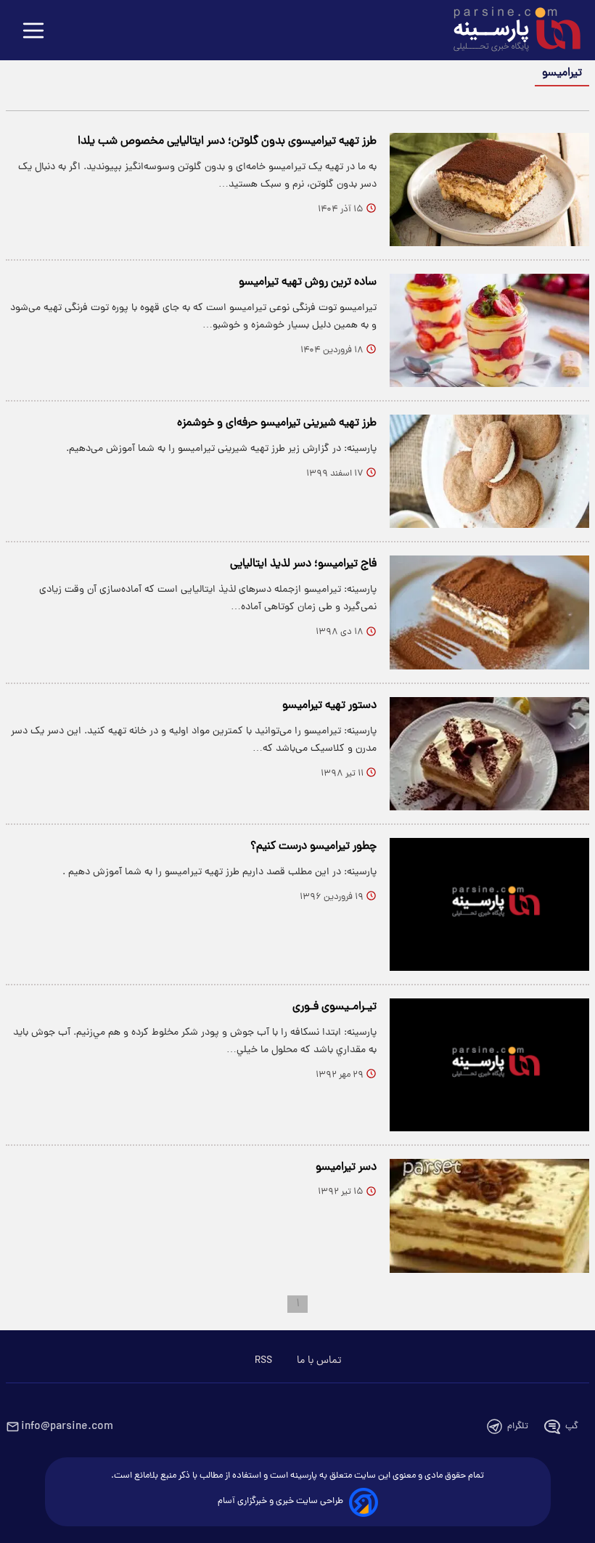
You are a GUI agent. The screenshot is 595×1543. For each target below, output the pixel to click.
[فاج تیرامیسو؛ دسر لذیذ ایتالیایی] (489, 612)
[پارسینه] (509, 31)
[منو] (33, 31)
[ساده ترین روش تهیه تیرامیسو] (489, 330)
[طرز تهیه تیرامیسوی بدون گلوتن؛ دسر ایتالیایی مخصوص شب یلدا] (489, 189)
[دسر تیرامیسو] (489, 1215)
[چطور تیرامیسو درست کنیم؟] (489, 904)
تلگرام (517, 1426)
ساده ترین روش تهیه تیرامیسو (308, 282)
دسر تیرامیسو (346, 1167)
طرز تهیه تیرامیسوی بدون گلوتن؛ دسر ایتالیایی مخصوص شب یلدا (227, 141)
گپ (571, 1426)
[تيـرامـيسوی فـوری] (489, 1064)
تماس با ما (319, 1361)
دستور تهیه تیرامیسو (329, 705)
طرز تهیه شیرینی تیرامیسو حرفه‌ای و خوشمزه (277, 423)
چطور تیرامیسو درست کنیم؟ (313, 846)
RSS (263, 1361)
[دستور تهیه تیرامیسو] (489, 753)
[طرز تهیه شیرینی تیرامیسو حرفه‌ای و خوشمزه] (489, 471)
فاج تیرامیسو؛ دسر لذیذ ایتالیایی (303, 564)
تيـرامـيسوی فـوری (334, 1007)
